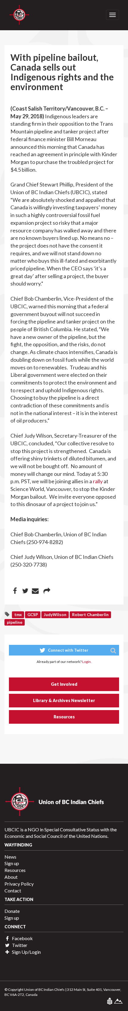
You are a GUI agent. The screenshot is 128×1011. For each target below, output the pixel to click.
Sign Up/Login (26, 952)
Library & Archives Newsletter (64, 700)
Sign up (11, 863)
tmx (18, 614)
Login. (87, 661)
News (10, 856)
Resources (64, 716)
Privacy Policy (19, 883)
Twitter (19, 945)
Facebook (22, 938)
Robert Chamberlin (90, 614)
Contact (12, 890)
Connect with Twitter (67, 650)
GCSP (32, 614)
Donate (12, 911)
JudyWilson (55, 614)
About (11, 877)
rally (98, 481)
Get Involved (64, 684)
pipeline (14, 622)
